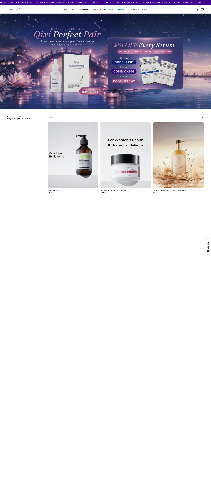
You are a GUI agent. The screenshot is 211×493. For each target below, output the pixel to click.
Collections (18, 116)
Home (9, 116)
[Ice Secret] (14, 9)
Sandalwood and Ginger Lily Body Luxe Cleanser (169, 190)
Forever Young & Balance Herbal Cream (113, 190)
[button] (72, 9)
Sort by (50, 117)
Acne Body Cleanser (54, 190)
